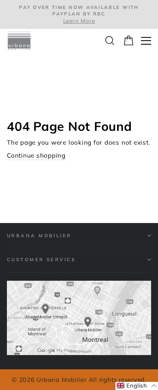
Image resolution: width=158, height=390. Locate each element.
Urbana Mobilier (39, 235)
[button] (136, 386)
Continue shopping (36, 155)
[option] (79, 14)
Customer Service (41, 259)
